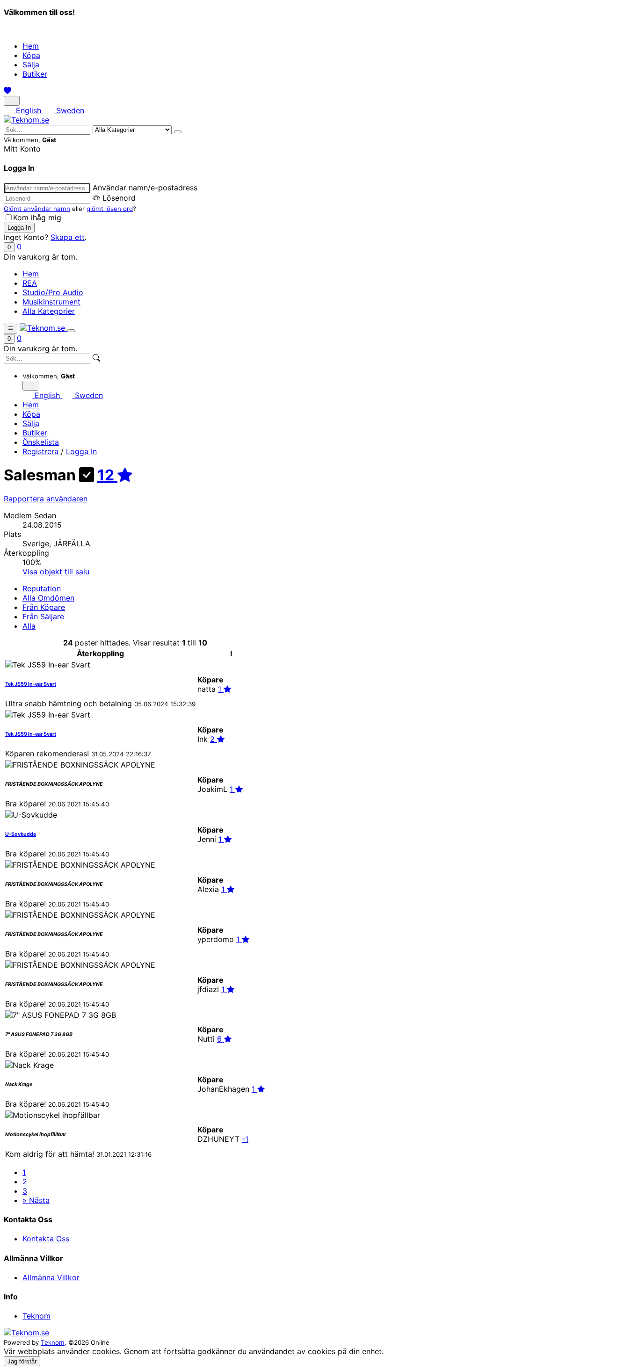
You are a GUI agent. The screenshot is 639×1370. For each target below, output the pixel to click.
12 (107, 475)
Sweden (69, 110)
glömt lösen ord (110, 208)
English (29, 110)
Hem (30, 46)
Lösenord (119, 198)
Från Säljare (43, 616)
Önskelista (40, 442)
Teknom (36, 1315)
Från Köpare (43, 607)
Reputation (41, 588)
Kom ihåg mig (37, 217)
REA (29, 283)
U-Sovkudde (20, 834)
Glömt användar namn (37, 208)
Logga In (81, 451)
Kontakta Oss (45, 1238)
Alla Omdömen (48, 597)
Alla (29, 626)
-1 (245, 1139)
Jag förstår (21, 1361)
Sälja (30, 64)
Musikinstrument (51, 301)
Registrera (41, 451)
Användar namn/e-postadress (145, 187)
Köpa (31, 55)
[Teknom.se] (26, 119)
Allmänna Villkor (51, 1277)
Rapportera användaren (45, 498)
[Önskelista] (7, 90)
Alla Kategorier (48, 311)
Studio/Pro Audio (52, 292)
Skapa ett (68, 237)
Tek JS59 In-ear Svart (30, 684)
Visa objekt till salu (55, 571)
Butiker (34, 74)
